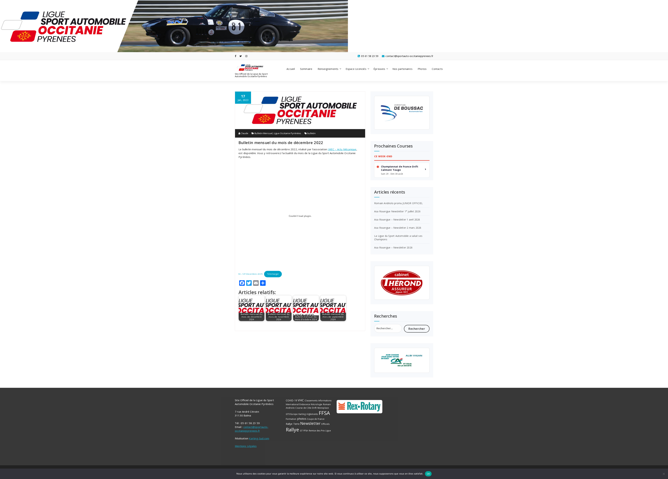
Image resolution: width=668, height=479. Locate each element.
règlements (312, 414)
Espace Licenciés (356, 69)
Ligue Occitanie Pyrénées (287, 133)
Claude (244, 133)
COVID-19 (291, 400)
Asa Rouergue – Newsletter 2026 (393, 247)
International (292, 404)
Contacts (437, 69)
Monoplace (323, 407)
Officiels (325, 424)
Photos (422, 69)
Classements (311, 400)
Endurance (304, 404)
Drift (314, 407)
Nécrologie (316, 404)
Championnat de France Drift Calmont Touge (399, 168)
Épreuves (379, 69)
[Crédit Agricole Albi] (402, 360)
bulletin (311, 133)
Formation (291, 418)
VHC (301, 400)
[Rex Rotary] (359, 406)
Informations (324, 400)
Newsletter (310, 423)
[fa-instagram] (246, 56)
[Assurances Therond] (402, 283)
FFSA (324, 413)
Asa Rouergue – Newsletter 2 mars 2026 (397, 227)
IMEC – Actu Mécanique (342, 149)
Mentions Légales (246, 446)
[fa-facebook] (235, 56)
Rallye (292, 429)
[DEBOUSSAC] (402, 113)
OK (428, 473)
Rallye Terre (293, 423)
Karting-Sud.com (259, 438)
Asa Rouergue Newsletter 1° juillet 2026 (397, 211)
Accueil (291, 69)
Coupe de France (315, 418)
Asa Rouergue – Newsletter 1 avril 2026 (397, 219)
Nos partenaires (402, 69)
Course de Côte (303, 407)
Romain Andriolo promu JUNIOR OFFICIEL (398, 203)
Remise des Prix (317, 430)
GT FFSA (304, 430)
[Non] (663, 474)
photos (301, 419)
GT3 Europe (292, 414)
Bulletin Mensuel (264, 133)
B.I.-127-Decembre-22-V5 (250, 274)
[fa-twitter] (241, 56)
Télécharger (273, 274)
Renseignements (328, 69)
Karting (302, 414)
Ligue (328, 430)
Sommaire (306, 69)
